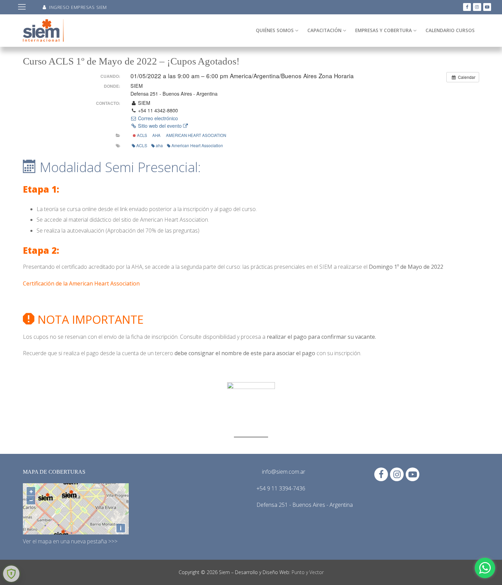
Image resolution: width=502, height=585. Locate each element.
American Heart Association (197, 145)
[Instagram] (477, 7)
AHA (156, 135)
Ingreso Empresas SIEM (77, 7)
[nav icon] (22, 7)
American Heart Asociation (196, 135)
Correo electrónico (157, 118)
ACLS (141, 135)
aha (159, 145)
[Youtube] (487, 7)
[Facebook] (467, 7)
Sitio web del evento (160, 125)
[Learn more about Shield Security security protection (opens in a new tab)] (11, 574)
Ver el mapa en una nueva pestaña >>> (70, 541)
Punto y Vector (308, 572)
